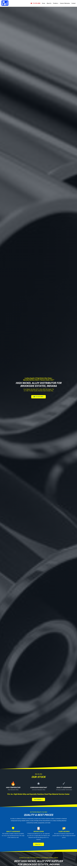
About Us (49, 3)
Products (55, 3)
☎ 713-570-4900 (38, 396)
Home (43, 3)
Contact (73, 3)
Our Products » (38, 799)
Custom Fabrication (65, 3)
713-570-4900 (35, 3)
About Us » (38, 844)
